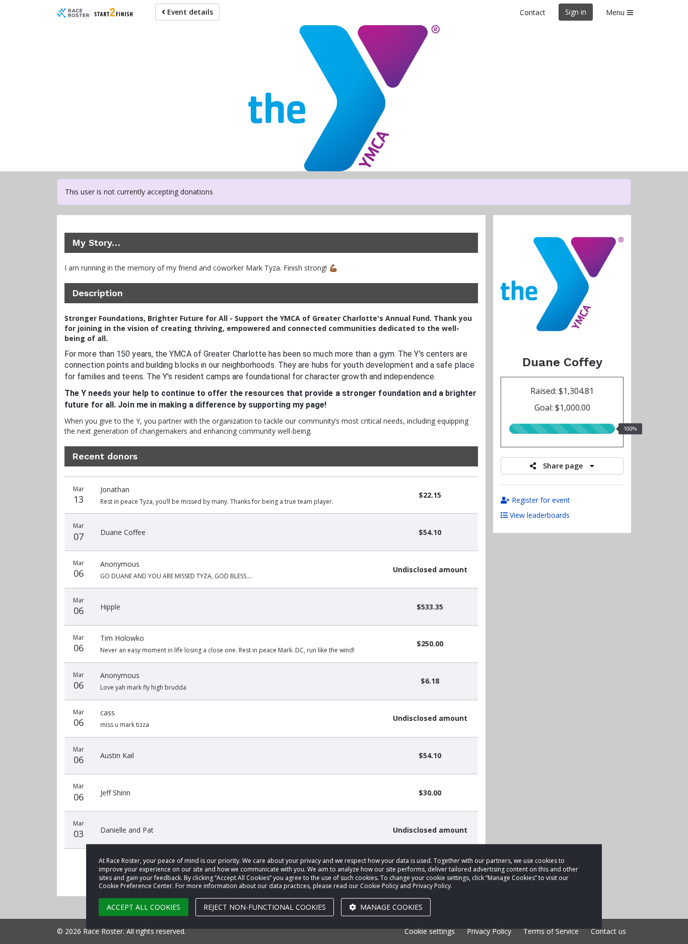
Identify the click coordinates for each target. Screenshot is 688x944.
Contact (532, 12)
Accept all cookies (143, 907)
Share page (563, 465)
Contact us (608, 931)
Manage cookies (390, 907)
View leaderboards (539, 515)
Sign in (575, 12)
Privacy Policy (489, 931)
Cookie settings (429, 931)
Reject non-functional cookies (264, 907)
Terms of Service (551, 931)
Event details (189, 12)
